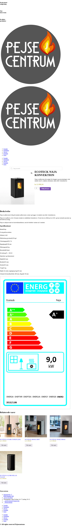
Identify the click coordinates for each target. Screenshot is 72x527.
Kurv (5, 155)
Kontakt (6, 153)
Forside (6, 149)
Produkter (6, 150)
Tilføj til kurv (45, 188)
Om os (5, 152)
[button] (31, 173)
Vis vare (3, 445)
